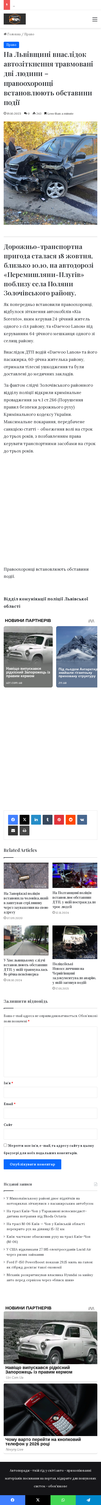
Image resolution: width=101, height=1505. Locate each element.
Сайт (8, 1125)
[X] (24, 820)
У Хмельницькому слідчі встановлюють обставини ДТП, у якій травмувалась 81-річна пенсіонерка (26, 967)
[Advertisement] (50, 511)
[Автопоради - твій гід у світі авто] (15, 19)
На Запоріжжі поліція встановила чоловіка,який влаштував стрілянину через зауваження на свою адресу (26, 902)
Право (29, 34)
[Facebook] (13, 820)
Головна (14, 34)
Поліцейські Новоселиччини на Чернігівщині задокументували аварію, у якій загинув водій (74, 973)
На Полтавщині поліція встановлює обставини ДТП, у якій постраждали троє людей (74, 899)
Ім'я (8, 1083)
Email (10, 1104)
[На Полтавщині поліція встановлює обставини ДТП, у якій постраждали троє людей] (74, 875)
